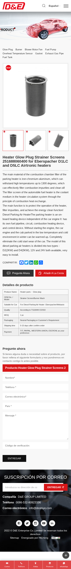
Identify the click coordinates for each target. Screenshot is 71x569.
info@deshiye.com (40, 508)
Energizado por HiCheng (34, 537)
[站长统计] (56, 537)
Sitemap (14, 537)
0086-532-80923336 (28, 502)
